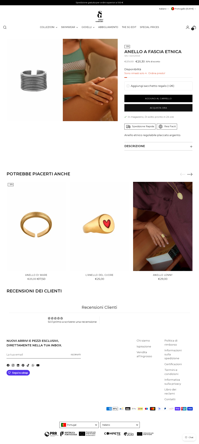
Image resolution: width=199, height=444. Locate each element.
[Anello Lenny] (163, 226)
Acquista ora (158, 108)
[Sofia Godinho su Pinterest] (23, 366)
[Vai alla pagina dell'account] (188, 27)
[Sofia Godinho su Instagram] (13, 366)
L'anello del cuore (99, 275)
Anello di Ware (36, 275)
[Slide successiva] (189, 174)
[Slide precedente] (182, 174)
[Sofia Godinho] (99, 16)
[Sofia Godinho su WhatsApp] (33, 366)
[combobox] (79, 425)
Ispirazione (144, 346)
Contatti (169, 399)
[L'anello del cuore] (99, 226)
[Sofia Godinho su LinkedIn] (18, 366)
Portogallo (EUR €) (184, 8)
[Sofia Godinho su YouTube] (38, 366)
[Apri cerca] (5, 27)
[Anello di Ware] (36, 226)
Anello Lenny (163, 275)
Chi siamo (143, 340)
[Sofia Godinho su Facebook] (8, 366)
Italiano (163, 8)
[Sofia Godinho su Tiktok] (28, 366)
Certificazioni (173, 364)
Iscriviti (76, 354)
